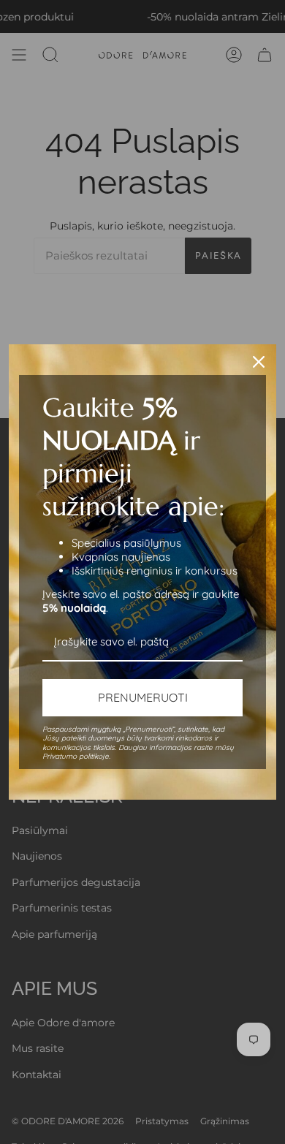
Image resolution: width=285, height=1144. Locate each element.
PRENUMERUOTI (143, 697)
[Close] (258, 361)
